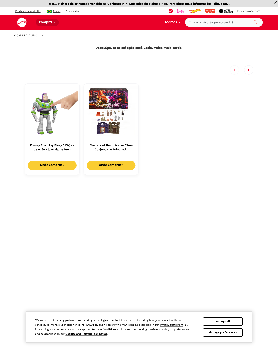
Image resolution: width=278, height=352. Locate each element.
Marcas (171, 22)
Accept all (223, 321)
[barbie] (181, 11)
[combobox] (224, 22)
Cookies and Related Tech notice (86, 333)
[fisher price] (210, 11)
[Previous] (234, 70)
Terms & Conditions (104, 329)
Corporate (72, 11)
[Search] (254, 21)
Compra (46, 22)
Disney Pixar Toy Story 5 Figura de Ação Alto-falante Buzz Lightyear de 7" (52, 147)
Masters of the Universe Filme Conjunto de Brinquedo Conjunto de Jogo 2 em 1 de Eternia (111, 147)
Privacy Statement (171, 324)
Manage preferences (222, 332)
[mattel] (171, 11)
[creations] (226, 11)
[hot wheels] (195, 11)
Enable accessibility (28, 11)
